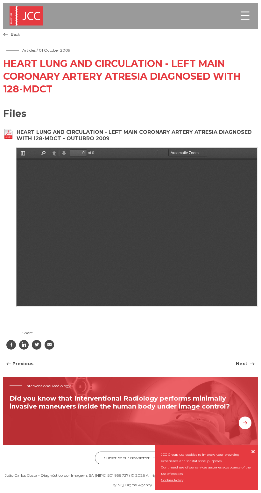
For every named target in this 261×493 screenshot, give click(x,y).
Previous (22, 363)
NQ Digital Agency (134, 484)
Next (242, 363)
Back (11, 34)
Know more (245, 423)
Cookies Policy (172, 480)
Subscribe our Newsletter (130, 457)
